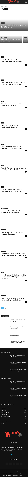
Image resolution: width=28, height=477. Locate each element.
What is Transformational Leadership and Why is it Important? (13, 169)
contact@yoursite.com (12, 454)
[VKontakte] (21, 464)
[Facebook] (10, 464)
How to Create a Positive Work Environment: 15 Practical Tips (11, 190)
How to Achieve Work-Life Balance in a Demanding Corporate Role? (13, 212)
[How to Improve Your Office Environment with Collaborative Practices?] (14, 51)
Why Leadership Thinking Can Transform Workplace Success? (12, 147)
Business (3, 229)
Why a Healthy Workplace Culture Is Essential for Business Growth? (13, 83)
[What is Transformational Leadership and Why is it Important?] (14, 160)
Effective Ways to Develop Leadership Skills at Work (10, 126)
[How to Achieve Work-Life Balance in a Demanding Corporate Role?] (14, 202)
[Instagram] (17, 464)
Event (3, 56)
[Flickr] (14, 464)
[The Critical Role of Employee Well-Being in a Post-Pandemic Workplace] (14, 245)
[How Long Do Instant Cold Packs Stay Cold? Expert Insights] (5, 343)
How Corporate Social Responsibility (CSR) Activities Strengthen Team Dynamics (13, 276)
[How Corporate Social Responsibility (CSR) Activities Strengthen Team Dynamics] (14, 267)
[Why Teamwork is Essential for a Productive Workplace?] (14, 96)
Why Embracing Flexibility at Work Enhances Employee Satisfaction (12, 299)
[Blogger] (7, 464)
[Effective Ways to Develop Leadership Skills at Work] (14, 117)
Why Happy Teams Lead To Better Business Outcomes (12, 233)
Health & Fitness (5, 208)
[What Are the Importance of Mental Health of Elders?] (5, 329)
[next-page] (8, 308)
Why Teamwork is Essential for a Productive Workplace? (12, 105)
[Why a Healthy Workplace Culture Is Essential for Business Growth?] (14, 74)
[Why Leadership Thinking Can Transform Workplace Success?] (14, 138)
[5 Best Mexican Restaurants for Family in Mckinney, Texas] (11, 37)
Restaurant (4, 37)
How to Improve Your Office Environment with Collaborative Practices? (11, 61)
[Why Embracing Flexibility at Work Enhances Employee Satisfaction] (14, 290)
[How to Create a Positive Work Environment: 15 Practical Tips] (14, 181)
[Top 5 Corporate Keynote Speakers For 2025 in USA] (14, 21)
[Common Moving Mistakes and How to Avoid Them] (5, 321)
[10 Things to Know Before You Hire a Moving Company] (5, 336)
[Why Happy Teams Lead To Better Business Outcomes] (14, 224)
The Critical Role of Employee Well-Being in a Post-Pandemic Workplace (13, 254)
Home (2, 6)
